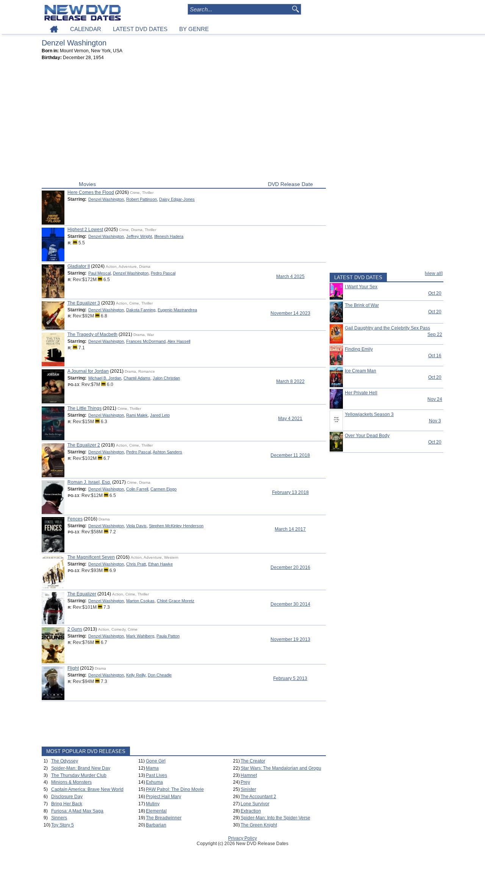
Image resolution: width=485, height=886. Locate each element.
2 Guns (74, 629)
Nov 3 (435, 420)
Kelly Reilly (136, 675)
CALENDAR (85, 29)
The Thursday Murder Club (78, 775)
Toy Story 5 (62, 825)
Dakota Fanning (140, 310)
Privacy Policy (242, 838)
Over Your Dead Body (367, 435)
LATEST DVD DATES (140, 29)
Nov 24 (434, 399)
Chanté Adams (137, 378)
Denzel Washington (106, 199)
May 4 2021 (290, 418)
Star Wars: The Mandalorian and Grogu (281, 768)
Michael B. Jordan (104, 378)
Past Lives (156, 775)
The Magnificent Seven (91, 557)
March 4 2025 (290, 276)
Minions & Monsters (71, 782)
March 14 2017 (290, 529)
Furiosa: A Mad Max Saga (77, 811)
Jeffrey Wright (139, 236)
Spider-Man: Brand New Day (80, 768)
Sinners (59, 817)
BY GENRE (194, 29)
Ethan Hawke (160, 564)
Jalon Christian (166, 378)
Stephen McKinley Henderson (176, 525)
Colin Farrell (137, 489)
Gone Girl (156, 761)
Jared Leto (160, 415)
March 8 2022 (290, 381)
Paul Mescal (99, 273)
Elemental (156, 811)
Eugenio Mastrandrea (177, 310)
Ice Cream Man (360, 370)
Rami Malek (137, 415)
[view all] (434, 273)
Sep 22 (434, 334)
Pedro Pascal (163, 273)
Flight (73, 668)
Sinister (248, 789)
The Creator (253, 761)
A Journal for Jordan (88, 371)
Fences (75, 519)
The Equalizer (81, 594)
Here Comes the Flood (90, 192)
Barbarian (156, 825)
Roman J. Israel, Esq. (89, 482)
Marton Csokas (140, 600)
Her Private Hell (361, 392)
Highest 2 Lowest (85, 229)
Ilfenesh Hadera (168, 236)
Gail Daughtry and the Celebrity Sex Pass (387, 328)
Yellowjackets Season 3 (369, 414)
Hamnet (249, 775)
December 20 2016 (290, 567)
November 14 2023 (290, 313)
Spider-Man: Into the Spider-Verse (275, 817)
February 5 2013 (290, 678)
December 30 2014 (290, 604)
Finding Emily (359, 349)
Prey (245, 782)
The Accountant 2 (258, 796)
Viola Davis (136, 525)
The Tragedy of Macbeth (92, 334)
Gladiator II (78, 266)
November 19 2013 (290, 639)
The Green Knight (259, 825)
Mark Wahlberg (140, 636)
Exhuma (154, 782)
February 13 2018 (290, 492)
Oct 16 (434, 355)
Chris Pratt (136, 564)
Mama (152, 768)
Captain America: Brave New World (87, 789)
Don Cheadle (160, 675)
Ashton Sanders (167, 452)
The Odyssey (64, 761)
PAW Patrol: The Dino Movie (175, 789)
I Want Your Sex (361, 286)
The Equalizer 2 (83, 445)
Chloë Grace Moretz (175, 600)
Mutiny (153, 803)
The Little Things (84, 408)
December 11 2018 (290, 455)
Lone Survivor (255, 803)
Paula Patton (168, 636)
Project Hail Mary (163, 796)
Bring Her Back (66, 803)
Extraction (251, 811)
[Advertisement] (184, 122)
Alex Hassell (178, 341)
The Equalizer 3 (83, 303)
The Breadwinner (163, 817)
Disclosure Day (67, 796)
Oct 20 (434, 293)
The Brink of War (362, 305)
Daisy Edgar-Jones (177, 199)
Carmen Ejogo (163, 489)
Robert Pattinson (141, 199)
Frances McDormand (146, 341)
